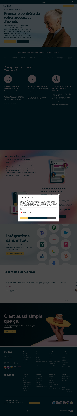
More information (52, 217)
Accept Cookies (24, 217)
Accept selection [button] (42, 217)
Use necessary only (33, 217)
